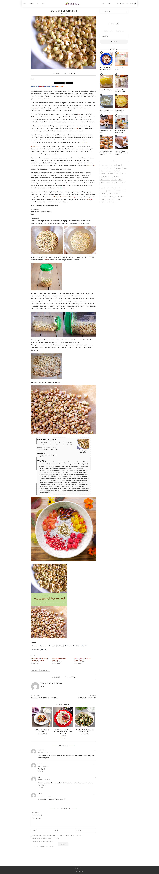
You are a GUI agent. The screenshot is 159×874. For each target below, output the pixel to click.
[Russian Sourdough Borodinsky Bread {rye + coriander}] (121, 142)
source (33, 108)
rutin (88, 165)
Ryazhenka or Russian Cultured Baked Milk (120, 90)
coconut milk (117, 171)
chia (102, 171)
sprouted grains (44, 670)
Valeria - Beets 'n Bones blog (51, 683)
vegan (118, 199)
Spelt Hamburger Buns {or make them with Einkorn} (106, 152)
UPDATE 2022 (121, 3)
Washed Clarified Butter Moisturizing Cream (106, 111)
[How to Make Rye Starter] (121, 59)
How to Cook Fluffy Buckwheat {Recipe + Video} (82, 659)
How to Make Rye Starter (119, 68)
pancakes (113, 188)
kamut (117, 182)
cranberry (110, 173)
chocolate (108, 171)
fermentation (114, 176)
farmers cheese (105, 176)
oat (121, 185)
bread (111, 168)
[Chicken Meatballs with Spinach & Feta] (85, 717)
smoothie (103, 193)
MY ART (103, 3)
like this (46, 260)
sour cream (117, 193)
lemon (110, 185)
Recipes (31, 3)
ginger (102, 182)
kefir (123, 182)
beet (119, 165)
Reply (94, 750)
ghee (120, 179)
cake (125, 168)
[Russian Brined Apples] (106, 81)
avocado (113, 165)
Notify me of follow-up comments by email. (46, 838)
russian (118, 190)
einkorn (124, 173)
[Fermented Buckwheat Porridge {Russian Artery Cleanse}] (63, 717)
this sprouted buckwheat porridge (65, 197)
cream (117, 173)
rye (79, 114)
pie (119, 188)
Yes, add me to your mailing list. (43, 847)
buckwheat (35, 670)
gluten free (110, 182)
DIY (38, 3)
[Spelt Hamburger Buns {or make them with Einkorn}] (106, 142)
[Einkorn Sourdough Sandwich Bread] (121, 122)
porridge (103, 190)
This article (34, 146)
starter (103, 199)
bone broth (104, 168)
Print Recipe (69, 83)
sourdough (104, 196)
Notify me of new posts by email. (42, 841)
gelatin (114, 179)
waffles (103, 202)
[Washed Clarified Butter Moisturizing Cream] (106, 101)
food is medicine (105, 179)
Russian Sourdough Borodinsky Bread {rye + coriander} (121, 152)
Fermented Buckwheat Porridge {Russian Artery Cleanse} (39, 659)
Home (24, 3)
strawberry (111, 199)
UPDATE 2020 (111, 3)
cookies (103, 173)
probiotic (110, 190)
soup (110, 193)
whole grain (111, 202)
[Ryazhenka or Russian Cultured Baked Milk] (121, 81)
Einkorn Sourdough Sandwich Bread (120, 131)
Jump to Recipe (59, 83)
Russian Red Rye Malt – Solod (106, 131)
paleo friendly (104, 188)
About (43, 3)
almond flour (104, 165)
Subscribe (114, 41)
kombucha (103, 185)
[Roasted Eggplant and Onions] (42, 717)
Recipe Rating (36, 812)
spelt (111, 196)
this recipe (88, 199)
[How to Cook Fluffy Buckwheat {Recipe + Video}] (106, 59)
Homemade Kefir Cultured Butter (119, 111)
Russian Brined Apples (106, 90)
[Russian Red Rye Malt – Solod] (106, 122)
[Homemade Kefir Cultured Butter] (121, 101)
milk (116, 185)
